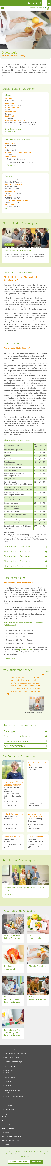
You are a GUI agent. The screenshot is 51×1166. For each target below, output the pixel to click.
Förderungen (11, 131)
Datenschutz (9, 1105)
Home (40, 3)
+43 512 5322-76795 (38, 845)
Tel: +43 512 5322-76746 (36, 825)
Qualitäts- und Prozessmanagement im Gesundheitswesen (13, 1024)
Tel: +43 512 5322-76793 (11, 825)
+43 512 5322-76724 (38, 804)
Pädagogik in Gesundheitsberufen (38, 991)
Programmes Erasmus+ (25, 650)
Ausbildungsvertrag (14, 129)
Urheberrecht (9, 1109)
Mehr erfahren (12, 658)
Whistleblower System (12, 1090)
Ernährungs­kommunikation (38, 928)
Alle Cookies (36, 1161)
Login (29, 3)
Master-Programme (12, 1057)
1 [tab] (46, 672)
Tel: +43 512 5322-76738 (11, 802)
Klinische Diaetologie (38, 959)
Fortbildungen (9, 1070)
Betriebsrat (8, 1086)
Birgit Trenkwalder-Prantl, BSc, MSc (36, 815)
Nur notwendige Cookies (19, 1161)
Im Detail (10, 894)
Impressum (9, 1114)
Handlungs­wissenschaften (13, 959)
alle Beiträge (40, 861)
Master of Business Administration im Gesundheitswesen (13, 991)
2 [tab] (47, 672)
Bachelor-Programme (12, 1049)
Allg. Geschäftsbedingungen (14, 1096)
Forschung (8, 1073)
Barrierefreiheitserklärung (14, 1101)
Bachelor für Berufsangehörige (15, 1053)
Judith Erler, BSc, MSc (13, 814)
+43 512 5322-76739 (13, 845)
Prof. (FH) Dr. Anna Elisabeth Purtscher (13, 783)
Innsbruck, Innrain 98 (12, 1121)
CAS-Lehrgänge (10, 1066)
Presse (7, 1092)
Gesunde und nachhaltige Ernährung (13, 928)
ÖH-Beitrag (11, 165)
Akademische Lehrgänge (13, 1062)
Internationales (10, 1077)
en (49, 3)
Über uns (8, 1081)
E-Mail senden (10, 209)
